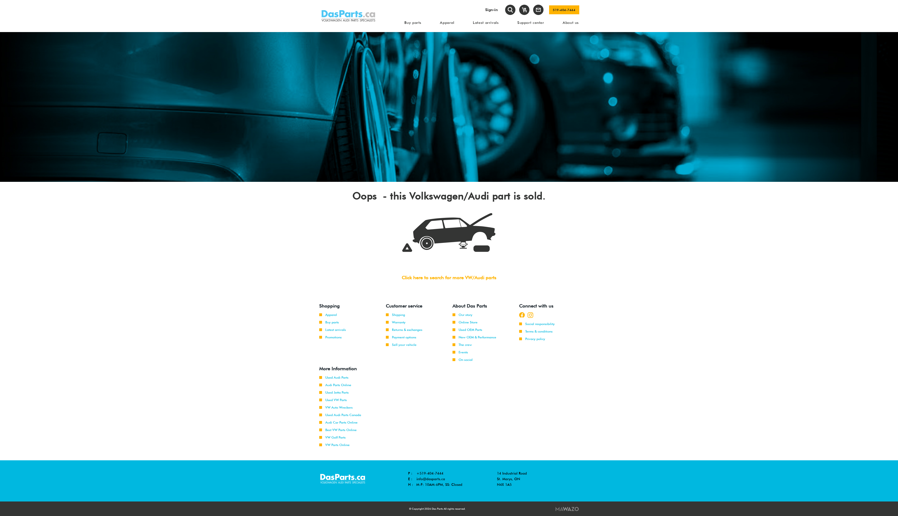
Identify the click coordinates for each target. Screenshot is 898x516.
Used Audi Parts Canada (343, 415)
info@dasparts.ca (430, 479)
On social (466, 360)
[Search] (510, 10)
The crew (465, 345)
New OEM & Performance (477, 337)
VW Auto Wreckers (339, 407)
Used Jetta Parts (337, 392)
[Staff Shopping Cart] (524, 10)
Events (463, 352)
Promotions (333, 337)
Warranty (399, 322)
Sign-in (491, 9)
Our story (465, 315)
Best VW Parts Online (341, 430)
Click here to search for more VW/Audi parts (449, 277)
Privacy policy (535, 339)
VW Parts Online (337, 445)
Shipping (398, 315)
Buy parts (332, 322)
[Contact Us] (538, 10)
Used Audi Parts (336, 377)
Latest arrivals (335, 330)
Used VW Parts (336, 400)
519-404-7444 (564, 10)
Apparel (331, 315)
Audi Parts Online (338, 385)
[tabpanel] (449, 107)
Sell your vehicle (404, 345)
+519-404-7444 (429, 473)
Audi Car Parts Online (341, 422)
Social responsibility (540, 324)
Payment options (404, 337)
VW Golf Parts (335, 437)
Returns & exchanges (407, 330)
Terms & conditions (539, 331)
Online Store (468, 322)
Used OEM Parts (470, 330)
